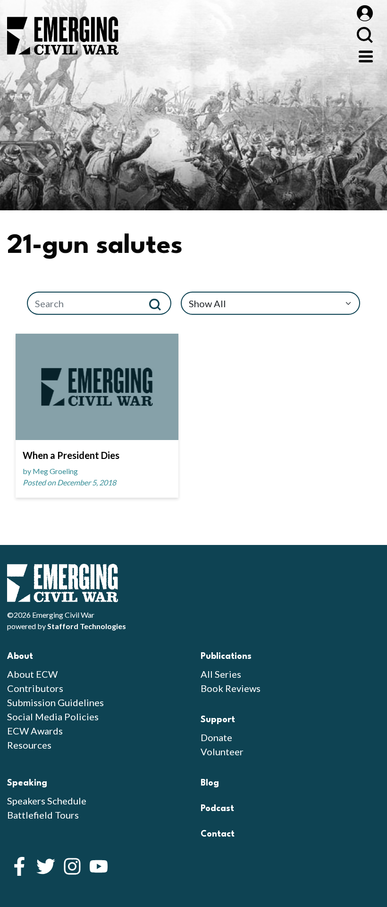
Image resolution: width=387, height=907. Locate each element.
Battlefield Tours (43, 815)
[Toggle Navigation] (366, 55)
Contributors (35, 688)
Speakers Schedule (46, 800)
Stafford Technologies (86, 626)
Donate (216, 737)
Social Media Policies (53, 716)
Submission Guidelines (55, 702)
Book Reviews (231, 688)
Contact (218, 834)
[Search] (158, 303)
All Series (221, 674)
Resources (29, 745)
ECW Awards (35, 730)
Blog (210, 783)
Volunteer (222, 751)
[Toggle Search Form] (364, 34)
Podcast (217, 808)
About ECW (32, 674)
